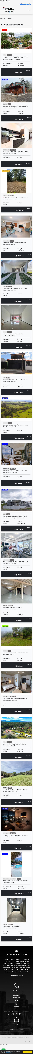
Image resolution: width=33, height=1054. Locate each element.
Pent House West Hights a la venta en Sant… (15, 561)
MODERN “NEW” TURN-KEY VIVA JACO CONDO (14, 242)
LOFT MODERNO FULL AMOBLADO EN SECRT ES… (15, 698)
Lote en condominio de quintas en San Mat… (15, 789)
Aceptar (27, 1051)
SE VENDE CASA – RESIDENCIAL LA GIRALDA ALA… (15, 379)
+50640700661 (16, 997)
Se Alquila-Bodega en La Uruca (12, 926)
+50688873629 (16, 995)
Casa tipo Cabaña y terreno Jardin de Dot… (15, 653)
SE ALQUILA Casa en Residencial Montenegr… (15, 288)
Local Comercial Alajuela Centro (13, 334)
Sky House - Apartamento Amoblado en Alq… (15, 835)
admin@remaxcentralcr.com (16, 1029)
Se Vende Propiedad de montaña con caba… (15, 106)
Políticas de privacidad (16, 975)
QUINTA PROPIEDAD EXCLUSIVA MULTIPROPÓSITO (15, 880)
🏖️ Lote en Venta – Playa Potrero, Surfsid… (15, 197)
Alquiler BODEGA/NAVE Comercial (12, 607)
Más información (9, 1052)
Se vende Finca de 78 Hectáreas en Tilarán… (15, 425)
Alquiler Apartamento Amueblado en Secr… (15, 470)
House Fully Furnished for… (16, 57)
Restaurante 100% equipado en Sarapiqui (14, 744)
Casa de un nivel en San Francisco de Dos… (15, 516)
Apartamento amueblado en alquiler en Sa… (15, 151)
